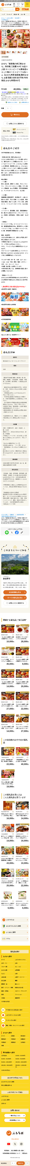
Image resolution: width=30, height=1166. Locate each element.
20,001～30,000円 (6, 1058)
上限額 (14, 6)
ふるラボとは (4, 1096)
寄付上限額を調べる (6, 1085)
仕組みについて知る (12, 102)
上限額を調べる (25, 102)
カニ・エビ (18, 966)
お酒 (16, 973)
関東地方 (3, 1039)
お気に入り (18, 6)
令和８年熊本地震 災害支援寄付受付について (15, 1)
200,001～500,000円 (6, 1065)
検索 (17, 9)
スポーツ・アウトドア (21, 991)
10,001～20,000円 (20, 1055)
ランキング (9, 14)
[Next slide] (28, 14)
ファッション (18, 994)
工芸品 (3, 998)
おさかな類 (4, 970)
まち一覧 (23, 14)
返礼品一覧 (16, 14)
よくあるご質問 (5, 1100)
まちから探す (4, 514)
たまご (3, 973)
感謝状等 (17, 998)
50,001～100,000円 (6, 1062)
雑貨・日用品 (4, 991)
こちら (24, 93)
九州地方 (23, 1042)
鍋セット (17, 984)
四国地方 (13, 1042)
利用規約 (6, 1150)
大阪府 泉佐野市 (6, 60)
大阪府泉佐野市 (20, 514)
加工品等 (17, 18)
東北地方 (23, 1036)
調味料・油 (4, 984)
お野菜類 (17, 970)
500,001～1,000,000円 (21, 1066)
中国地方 (3, 1042)
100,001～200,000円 (21, 1062)
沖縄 (2, 1045)
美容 (2, 994)
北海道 (12, 1036)
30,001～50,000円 (20, 1058)
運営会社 (24, 1153)
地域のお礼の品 (19, 987)
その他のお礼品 (5, 1001)
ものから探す (10, 18)
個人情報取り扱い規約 (17, 1150)
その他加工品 (4, 19)
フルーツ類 (4, 966)
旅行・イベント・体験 (7, 987)
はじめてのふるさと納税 (7, 1081)
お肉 (16, 963)
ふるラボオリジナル (20, 959)
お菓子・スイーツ (19, 977)
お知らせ (3, 1103)
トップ (3, 14)
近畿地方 (12, 514)
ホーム (3, 18)
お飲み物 (3, 977)
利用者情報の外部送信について (11, 1153)
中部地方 (13, 1039)
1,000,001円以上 (5, 1070)
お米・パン (4, 963)
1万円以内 (4, 1055)
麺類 (16, 980)
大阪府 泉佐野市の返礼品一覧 (8, 516)
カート (22, 6)
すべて (3, 959)
